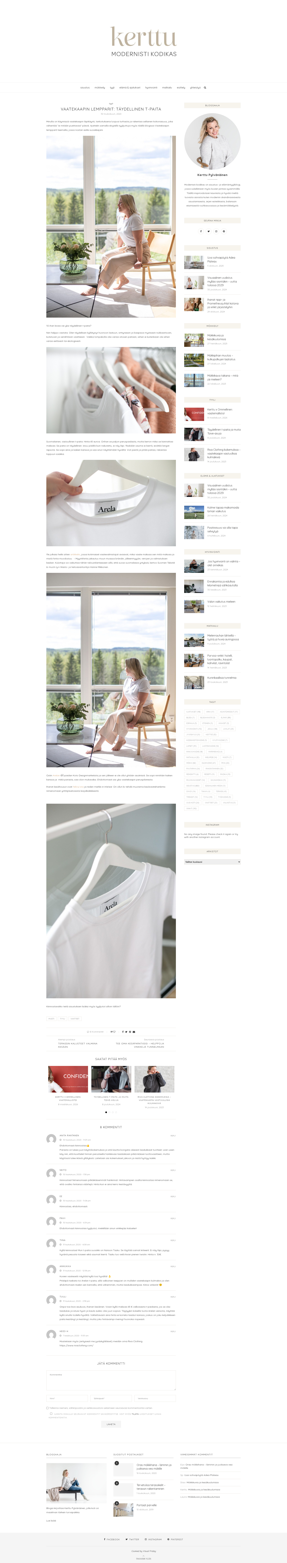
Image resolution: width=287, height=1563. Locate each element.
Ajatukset (193, 712)
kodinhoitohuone (196, 740)
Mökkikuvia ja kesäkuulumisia (216, 337)
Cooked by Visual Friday (143, 1551)
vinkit (191, 808)
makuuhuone (194, 752)
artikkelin (75, 554)
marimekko (215, 752)
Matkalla (192, 757)
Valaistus (229, 803)
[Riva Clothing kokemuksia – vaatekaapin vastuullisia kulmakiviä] (154, 1079)
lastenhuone (210, 746)
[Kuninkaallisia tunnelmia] (194, 682)
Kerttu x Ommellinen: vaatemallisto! (220, 411)
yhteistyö (195, 87)
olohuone (209, 763)
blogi (190, 717)
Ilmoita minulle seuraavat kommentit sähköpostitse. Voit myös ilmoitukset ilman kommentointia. (105, 1416)
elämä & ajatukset (129, 87)
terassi (221, 791)
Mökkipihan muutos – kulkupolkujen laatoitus (221, 357)
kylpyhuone (220, 740)
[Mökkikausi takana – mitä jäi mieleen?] (194, 380)
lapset (191, 746)
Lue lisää (51, 1520)
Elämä (226, 717)
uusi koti (192, 803)
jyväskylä (193, 734)
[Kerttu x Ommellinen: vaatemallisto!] (68, 1079)
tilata (135, 1414)
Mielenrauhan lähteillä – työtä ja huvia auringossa (223, 637)
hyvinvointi (151, 87)
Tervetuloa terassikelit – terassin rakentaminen (151, 1486)
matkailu (167, 87)
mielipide (211, 757)
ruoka (225, 774)
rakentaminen (214, 768)
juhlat (228, 729)
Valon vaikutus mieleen (221, 601)
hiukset (224, 723)
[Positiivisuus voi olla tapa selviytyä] (194, 532)
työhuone (224, 797)
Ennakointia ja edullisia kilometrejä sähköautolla (222, 583)
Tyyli (62, 1019)
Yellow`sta (78, 786)
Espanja (191, 723)
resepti (209, 774)
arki (210, 712)
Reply (173, 1136)
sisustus (85, 87)
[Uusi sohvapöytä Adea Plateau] (194, 262)
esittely (181, 87)
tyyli (112, 87)
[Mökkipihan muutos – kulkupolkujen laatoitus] (194, 360)
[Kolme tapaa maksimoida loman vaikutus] (194, 512)
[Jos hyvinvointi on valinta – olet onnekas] (194, 566)
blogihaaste (207, 717)
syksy (190, 791)
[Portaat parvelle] (123, 1510)
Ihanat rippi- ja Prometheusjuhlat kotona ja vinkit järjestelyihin (223, 303)
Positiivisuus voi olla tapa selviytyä (222, 529)
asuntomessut (229, 712)
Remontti (192, 774)
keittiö (211, 734)
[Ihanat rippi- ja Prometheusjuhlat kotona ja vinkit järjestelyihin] (194, 304)
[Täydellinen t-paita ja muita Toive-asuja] (111, 1079)
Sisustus (192, 786)
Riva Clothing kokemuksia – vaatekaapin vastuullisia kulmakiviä (154, 1100)
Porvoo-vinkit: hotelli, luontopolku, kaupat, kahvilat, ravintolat (219, 659)
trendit (192, 797)
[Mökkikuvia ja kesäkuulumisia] (194, 340)
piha (225, 763)
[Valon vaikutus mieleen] (194, 606)
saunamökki (218, 780)
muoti (51, 1019)
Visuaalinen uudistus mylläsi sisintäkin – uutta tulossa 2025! (222, 281)
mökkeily (100, 87)
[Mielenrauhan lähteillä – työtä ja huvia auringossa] (194, 640)
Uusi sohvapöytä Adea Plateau (221, 259)
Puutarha (193, 768)
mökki (191, 763)
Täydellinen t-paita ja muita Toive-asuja (224, 431)
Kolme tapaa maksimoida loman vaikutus (223, 509)
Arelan (56, 775)
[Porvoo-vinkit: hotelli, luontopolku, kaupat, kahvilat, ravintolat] (194, 660)
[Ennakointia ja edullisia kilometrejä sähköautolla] (194, 586)
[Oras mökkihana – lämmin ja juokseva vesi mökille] (123, 1469)
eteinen (207, 723)
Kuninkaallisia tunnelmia (221, 677)
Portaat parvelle (147, 1505)
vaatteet (75, 1019)
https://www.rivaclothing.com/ (76, 1345)
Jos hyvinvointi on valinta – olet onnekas (223, 563)
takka (205, 791)
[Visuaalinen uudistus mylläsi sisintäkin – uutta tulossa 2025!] (194, 282)
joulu (212, 729)
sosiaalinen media (215, 786)
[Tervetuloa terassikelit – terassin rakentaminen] (123, 1490)
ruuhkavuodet (195, 780)
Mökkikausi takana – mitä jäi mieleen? (222, 377)
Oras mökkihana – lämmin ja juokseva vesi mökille (154, 1466)
